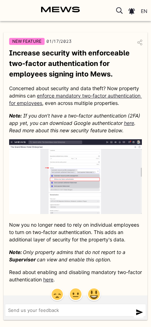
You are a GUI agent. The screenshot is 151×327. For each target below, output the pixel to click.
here (129, 123)
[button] (120, 10)
